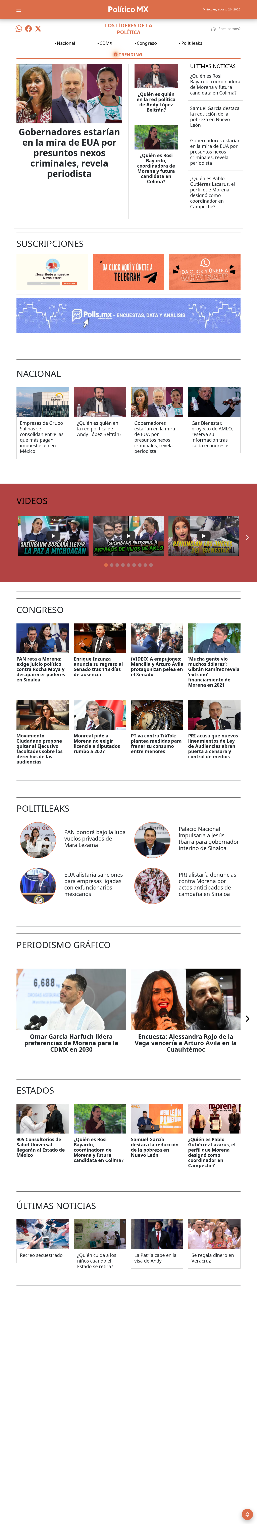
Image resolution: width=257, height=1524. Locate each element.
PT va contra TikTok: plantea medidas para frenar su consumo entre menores (156, 743)
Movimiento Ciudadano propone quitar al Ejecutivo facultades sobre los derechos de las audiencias (39, 748)
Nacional (66, 43)
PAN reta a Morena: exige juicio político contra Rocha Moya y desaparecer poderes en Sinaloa (40, 669)
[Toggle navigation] (18, 9)
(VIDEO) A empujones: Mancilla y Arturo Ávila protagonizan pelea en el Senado (157, 667)
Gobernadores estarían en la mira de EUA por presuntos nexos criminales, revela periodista (69, 153)
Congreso (147, 43)
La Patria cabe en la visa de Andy (155, 1258)
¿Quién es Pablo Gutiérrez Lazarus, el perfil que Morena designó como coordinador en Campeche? (212, 192)
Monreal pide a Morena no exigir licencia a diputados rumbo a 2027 (97, 743)
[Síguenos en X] (38, 28)
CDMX (106, 43)
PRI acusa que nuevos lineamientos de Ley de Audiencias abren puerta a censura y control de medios (213, 746)
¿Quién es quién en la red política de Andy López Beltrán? (156, 102)
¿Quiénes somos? (226, 28)
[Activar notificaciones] (247, 1514)
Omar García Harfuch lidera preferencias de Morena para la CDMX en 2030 (71, 1042)
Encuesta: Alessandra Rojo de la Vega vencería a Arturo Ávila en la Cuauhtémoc (186, 1042)
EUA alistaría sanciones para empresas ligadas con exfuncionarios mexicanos (93, 884)
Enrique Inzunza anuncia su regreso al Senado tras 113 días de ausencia (98, 667)
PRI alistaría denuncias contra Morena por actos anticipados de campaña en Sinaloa (207, 884)
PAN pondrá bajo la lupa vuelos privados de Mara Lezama (95, 838)
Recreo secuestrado (41, 1255)
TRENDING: (131, 54)
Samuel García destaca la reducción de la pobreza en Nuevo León (215, 116)
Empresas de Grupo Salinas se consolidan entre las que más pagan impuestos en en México (41, 437)
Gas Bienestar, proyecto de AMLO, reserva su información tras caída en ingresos (212, 434)
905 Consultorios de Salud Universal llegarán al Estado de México (40, 1147)
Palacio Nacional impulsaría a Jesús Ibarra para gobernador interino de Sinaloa (209, 838)
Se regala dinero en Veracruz (213, 1258)
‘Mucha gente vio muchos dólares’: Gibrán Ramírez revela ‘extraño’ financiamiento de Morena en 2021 (214, 672)
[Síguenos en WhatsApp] (18, 28)
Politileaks (191, 43)
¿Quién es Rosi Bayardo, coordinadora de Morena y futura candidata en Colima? (156, 168)
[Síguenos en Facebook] (28, 28)
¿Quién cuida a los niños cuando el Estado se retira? (96, 1261)
